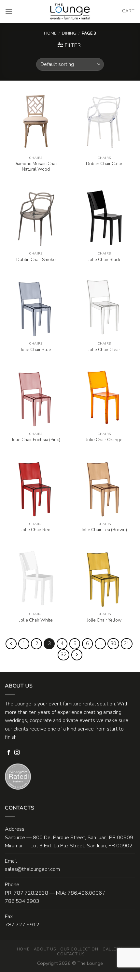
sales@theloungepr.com (32, 869)
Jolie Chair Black (104, 260)
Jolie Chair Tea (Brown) (104, 530)
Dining (69, 33)
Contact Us (70, 954)
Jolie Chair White (36, 620)
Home (50, 33)
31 (127, 643)
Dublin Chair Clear (104, 164)
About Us (45, 949)
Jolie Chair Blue (36, 350)
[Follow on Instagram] (17, 753)
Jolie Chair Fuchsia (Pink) (36, 440)
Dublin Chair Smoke (36, 260)
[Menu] (9, 11)
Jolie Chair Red (35, 530)
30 (113, 643)
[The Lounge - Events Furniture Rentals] (70, 11)
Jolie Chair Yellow (104, 620)
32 (63, 654)
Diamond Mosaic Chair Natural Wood (36, 166)
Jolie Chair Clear (104, 350)
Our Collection (79, 949)
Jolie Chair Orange (104, 440)
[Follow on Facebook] (8, 753)
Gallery (112, 949)
